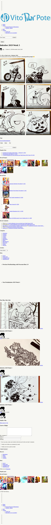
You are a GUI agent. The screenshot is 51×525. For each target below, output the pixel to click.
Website (1, 439)
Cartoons (4, 234)
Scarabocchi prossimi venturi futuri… (36, 225)
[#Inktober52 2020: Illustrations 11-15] (44, 166)
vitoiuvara (5, 228)
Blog (4, 509)
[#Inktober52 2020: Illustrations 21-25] (24, 166)
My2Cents (5, 242)
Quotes (4, 244)
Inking (2, 41)
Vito (3, 49)
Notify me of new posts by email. (9, 446)
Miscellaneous (6, 241)
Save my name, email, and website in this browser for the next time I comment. (17, 442)
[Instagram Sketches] (3, 166)
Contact (4, 510)
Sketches (4, 245)
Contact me (7, 511)
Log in (4, 255)
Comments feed (6, 258)
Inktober (8, 140)
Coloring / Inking (9, 508)
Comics (4, 236)
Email (1, 438)
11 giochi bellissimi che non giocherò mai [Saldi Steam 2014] (20, 223)
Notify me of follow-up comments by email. (11, 444)
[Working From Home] (10, 166)
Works (4, 505)
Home (4, 504)
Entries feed (5, 256)
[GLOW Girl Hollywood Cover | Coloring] (31, 166)
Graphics (4, 238)
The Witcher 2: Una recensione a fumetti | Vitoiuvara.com (15, 225)
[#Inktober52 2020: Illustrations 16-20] (38, 166)
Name (1, 436)
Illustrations (5, 239)
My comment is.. (3, 435)
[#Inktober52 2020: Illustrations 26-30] (17, 166)
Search (14, 37)
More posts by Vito (4, 422)
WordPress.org (6, 259)
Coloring (4, 235)
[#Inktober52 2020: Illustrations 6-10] (10, 172)
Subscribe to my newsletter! (11, 512)
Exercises (2, 140)
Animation (5, 233)
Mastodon (8, 469)
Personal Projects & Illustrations (12, 506)
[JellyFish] (3, 172)
